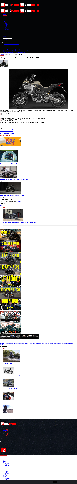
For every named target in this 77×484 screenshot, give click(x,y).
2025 (3, 343)
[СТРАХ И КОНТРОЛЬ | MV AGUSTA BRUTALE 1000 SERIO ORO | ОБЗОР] (10, 263)
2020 (1, 343)
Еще (3, 477)
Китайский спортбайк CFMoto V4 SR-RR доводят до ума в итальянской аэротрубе (20, 163)
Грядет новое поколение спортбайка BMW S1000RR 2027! (14, 179)
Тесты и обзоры (5, 462)
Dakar (6, 23)
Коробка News (7, 33)
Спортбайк (45, 343)
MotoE (6, 25)
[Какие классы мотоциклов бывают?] (8, 373)
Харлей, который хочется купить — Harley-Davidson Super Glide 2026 (15, 52)
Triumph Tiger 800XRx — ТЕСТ (10, 388)
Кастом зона (5, 430)
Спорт (4, 21)
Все (5, 22)
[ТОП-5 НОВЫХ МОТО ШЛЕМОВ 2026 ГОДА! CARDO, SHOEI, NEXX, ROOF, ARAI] (10, 310)
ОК (55, 482)
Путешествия (6, 31)
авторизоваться (19, 201)
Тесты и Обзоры (50, 343)
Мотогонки (24, 343)
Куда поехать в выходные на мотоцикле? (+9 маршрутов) (16, 414)
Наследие (6, 35)
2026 (5, 343)
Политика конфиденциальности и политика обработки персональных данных (12, 453)
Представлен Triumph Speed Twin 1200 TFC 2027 (11, 47)
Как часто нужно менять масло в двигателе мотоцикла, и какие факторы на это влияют (24, 401)
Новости (5, 15)
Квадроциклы (7, 17)
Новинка (42, 343)
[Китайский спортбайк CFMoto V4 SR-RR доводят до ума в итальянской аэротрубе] (9, 161)
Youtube (4, 431)
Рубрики (4, 435)
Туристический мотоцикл (56, 343)
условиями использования (44, 482)
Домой (1, 54)
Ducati (7, 343)
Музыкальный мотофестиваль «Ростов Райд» (11, 44)
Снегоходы (7, 19)
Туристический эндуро (63, 343)
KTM (10, 343)
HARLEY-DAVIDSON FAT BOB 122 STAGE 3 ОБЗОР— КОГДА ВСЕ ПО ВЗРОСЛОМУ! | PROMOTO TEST (22, 45)
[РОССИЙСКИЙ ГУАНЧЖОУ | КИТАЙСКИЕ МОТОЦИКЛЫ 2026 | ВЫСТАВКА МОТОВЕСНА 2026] (10, 251)
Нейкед (39, 343)
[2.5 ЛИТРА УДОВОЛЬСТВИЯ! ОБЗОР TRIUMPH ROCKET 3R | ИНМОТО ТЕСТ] (10, 298)
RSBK (6, 27)
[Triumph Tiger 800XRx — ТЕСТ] (8, 386)
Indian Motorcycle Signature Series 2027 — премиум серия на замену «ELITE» (16, 50)
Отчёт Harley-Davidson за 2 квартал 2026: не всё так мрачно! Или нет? (15, 49)
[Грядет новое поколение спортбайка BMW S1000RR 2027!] (8, 177)
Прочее (6, 30)
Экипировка (7, 20)
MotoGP (6, 26)
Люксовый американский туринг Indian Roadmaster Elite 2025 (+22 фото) (20, 222)
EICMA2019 (5, 434)
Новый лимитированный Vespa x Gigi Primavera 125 (12, 48)
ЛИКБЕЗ (6, 34)
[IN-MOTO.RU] (19, 6)
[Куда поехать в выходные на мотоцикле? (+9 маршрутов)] (8, 412)
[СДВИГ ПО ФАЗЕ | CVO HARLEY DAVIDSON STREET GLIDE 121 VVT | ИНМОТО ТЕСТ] (10, 274)
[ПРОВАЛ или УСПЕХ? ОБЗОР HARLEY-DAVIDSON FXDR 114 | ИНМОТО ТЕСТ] (10, 333)
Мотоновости (30, 343)
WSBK (6, 28)
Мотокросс (7, 29)
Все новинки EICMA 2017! (8, 363)
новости (68, 343)
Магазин (5, 36)
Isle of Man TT (7, 24)
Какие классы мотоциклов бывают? (11, 375)
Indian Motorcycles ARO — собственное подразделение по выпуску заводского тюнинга (18, 51)
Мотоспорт (35, 343)
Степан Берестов (11, 67)
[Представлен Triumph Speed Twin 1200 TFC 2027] (10, 193)
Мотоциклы (7, 18)
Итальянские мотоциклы (17, 343)
